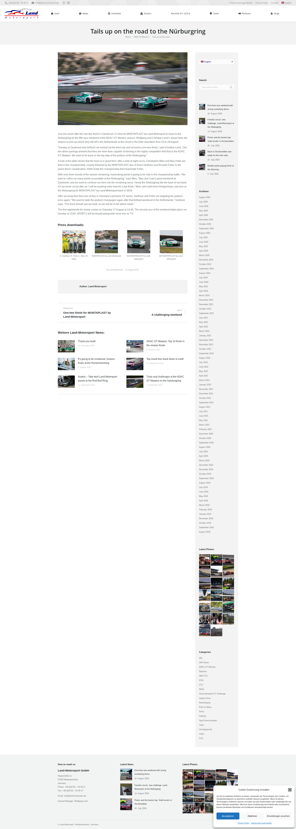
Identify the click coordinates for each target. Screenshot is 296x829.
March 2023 (204, 331)
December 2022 (206, 340)
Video (201, 734)
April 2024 (203, 291)
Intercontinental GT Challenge (212, 694)
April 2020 (203, 456)
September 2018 (206, 527)
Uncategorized (205, 729)
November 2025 (206, 219)
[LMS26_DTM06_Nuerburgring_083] (216, 583)
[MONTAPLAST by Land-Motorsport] (106, 241)
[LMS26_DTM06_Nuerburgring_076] (216, 607)
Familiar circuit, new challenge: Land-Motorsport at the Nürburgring (221, 123)
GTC (201, 685)
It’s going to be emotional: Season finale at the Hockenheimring (96, 361)
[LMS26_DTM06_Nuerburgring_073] (216, 619)
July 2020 (203, 451)
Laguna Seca (205, 698)
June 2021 (203, 416)
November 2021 (206, 393)
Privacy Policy (244, 823)
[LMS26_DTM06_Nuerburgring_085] (205, 583)
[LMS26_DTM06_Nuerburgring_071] (205, 630)
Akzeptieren (228, 816)
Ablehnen (252, 816)
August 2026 (204, 197)
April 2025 (203, 251)
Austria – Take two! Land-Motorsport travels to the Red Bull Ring (97, 378)
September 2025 (206, 228)
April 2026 (203, 215)
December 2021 (206, 389)
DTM (201, 680)
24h (200, 658)
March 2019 (204, 505)
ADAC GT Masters (207, 667)
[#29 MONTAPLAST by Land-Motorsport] (171, 241)
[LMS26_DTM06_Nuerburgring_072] (228, 619)
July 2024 (203, 277)
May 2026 (203, 211)
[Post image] (66, 346)
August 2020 (204, 447)
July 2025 (203, 237)
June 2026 (203, 206)
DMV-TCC (203, 676)
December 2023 (206, 300)
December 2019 (206, 465)
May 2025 (203, 246)
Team (201, 725)
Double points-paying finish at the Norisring (221, 168)
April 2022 (203, 376)
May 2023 (203, 322)
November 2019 (206, 469)
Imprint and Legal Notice (261, 823)
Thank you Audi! (87, 341)
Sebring (202, 716)
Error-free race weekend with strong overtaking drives (220, 107)
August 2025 (204, 233)
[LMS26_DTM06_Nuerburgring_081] (205, 595)
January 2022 (205, 385)
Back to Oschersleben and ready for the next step (219, 153)
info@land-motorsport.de (47, 2)
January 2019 (205, 514)
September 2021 (206, 402)
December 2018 (206, 518)
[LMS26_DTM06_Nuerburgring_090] (216, 560)
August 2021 (204, 407)
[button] (289, 789)
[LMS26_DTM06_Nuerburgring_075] (228, 607)
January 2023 (205, 335)
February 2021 (205, 429)
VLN (201, 738)
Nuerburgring (204, 702)
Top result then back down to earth (165, 359)
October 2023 (205, 309)
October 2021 (205, 398)
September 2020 (206, 442)
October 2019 (205, 474)
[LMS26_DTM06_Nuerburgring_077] (205, 607)
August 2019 (204, 483)
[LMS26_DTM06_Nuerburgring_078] (228, 595)
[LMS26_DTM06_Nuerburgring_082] (228, 583)
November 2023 (206, 304)
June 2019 (203, 492)
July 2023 (203, 318)
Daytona (202, 671)
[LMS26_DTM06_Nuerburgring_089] (228, 560)
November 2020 (206, 434)
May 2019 (203, 496)
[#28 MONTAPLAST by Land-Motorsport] (138, 241)
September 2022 (206, 353)
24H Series (204, 662)
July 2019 (203, 487)
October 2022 (205, 349)
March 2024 (204, 295)
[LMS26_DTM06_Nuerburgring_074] (205, 619)
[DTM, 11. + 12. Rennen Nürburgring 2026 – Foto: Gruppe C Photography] (205, 560)
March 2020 (204, 460)
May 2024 (203, 286)
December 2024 (206, 260)
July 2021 (203, 411)
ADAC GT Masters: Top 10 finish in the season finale (165, 343)
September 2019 (206, 478)
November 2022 (206, 344)
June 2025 (203, 242)
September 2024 (206, 269)
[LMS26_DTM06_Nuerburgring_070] (216, 630)
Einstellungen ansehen (278, 816)
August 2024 (204, 273)
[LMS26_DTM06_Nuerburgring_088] (205, 572)
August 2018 (204, 532)
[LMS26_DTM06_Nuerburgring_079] (216, 595)
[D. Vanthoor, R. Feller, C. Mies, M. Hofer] (74, 241)
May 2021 (203, 420)
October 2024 (205, 264)
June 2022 (203, 367)
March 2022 (204, 380)
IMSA (201, 689)
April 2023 (203, 327)
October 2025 (205, 224)
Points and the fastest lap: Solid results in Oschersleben (221, 139)
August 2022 (204, 358)
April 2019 (203, 500)
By (115, 270)
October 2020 (205, 438)
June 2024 (203, 282)
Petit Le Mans (205, 707)
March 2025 (204, 255)
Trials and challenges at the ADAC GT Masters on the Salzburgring (165, 378)
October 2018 (205, 523)
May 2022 (203, 371)
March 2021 (204, 425)
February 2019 (205, 509)
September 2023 (206, 313)
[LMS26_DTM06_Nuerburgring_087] (216, 572)
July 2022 (203, 362)
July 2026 (203, 202)
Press (201, 711)
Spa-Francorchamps (208, 720)
